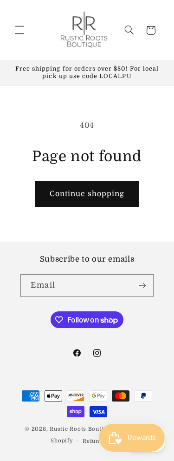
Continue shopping (87, 194)
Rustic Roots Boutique (82, 429)
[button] (19, 30)
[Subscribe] (142, 285)
